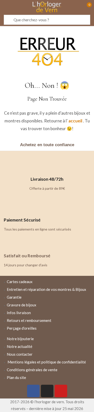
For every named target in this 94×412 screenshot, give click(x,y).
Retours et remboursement (29, 320)
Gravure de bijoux (21, 305)
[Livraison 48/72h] (47, 167)
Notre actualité (19, 346)
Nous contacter (20, 354)
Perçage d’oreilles (22, 328)
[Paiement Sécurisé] (10, 208)
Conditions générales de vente (32, 369)
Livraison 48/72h (47, 179)
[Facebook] (33, 391)
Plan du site (16, 377)
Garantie (14, 297)
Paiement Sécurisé (22, 220)
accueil (75, 120)
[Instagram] (47, 391)
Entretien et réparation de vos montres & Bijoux (46, 289)
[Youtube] (61, 391)
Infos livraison (19, 312)
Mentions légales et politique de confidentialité (47, 362)
